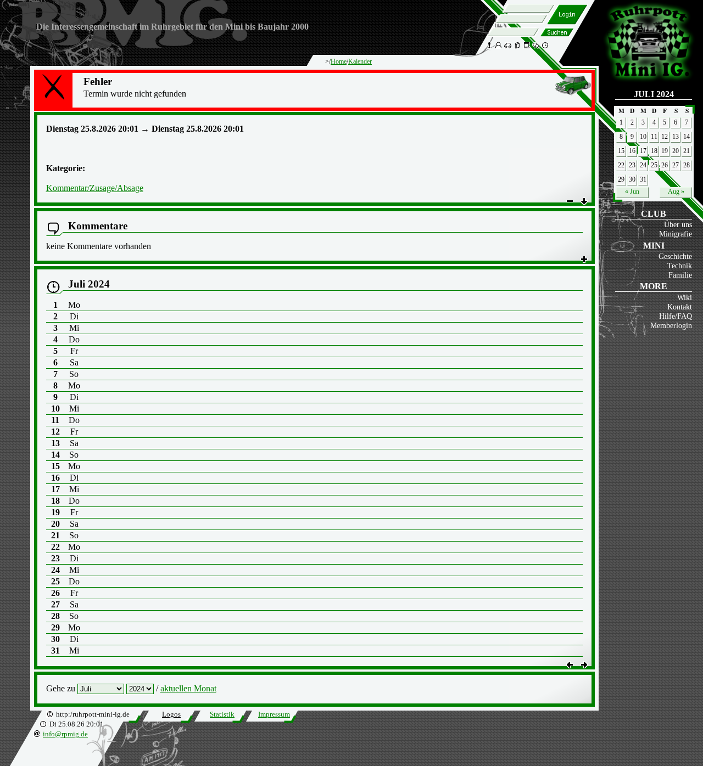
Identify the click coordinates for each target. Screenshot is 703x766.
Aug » (676, 191)
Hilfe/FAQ (675, 316)
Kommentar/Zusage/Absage (94, 188)
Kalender (360, 61)
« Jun (632, 191)
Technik (679, 265)
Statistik (222, 714)
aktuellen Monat (188, 688)
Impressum (274, 714)
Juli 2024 (654, 94)
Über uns (678, 224)
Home (339, 61)
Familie (680, 275)
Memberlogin (671, 325)
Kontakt (679, 306)
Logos (171, 714)
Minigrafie (675, 233)
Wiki (684, 297)
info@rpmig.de (65, 734)
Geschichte (675, 256)
